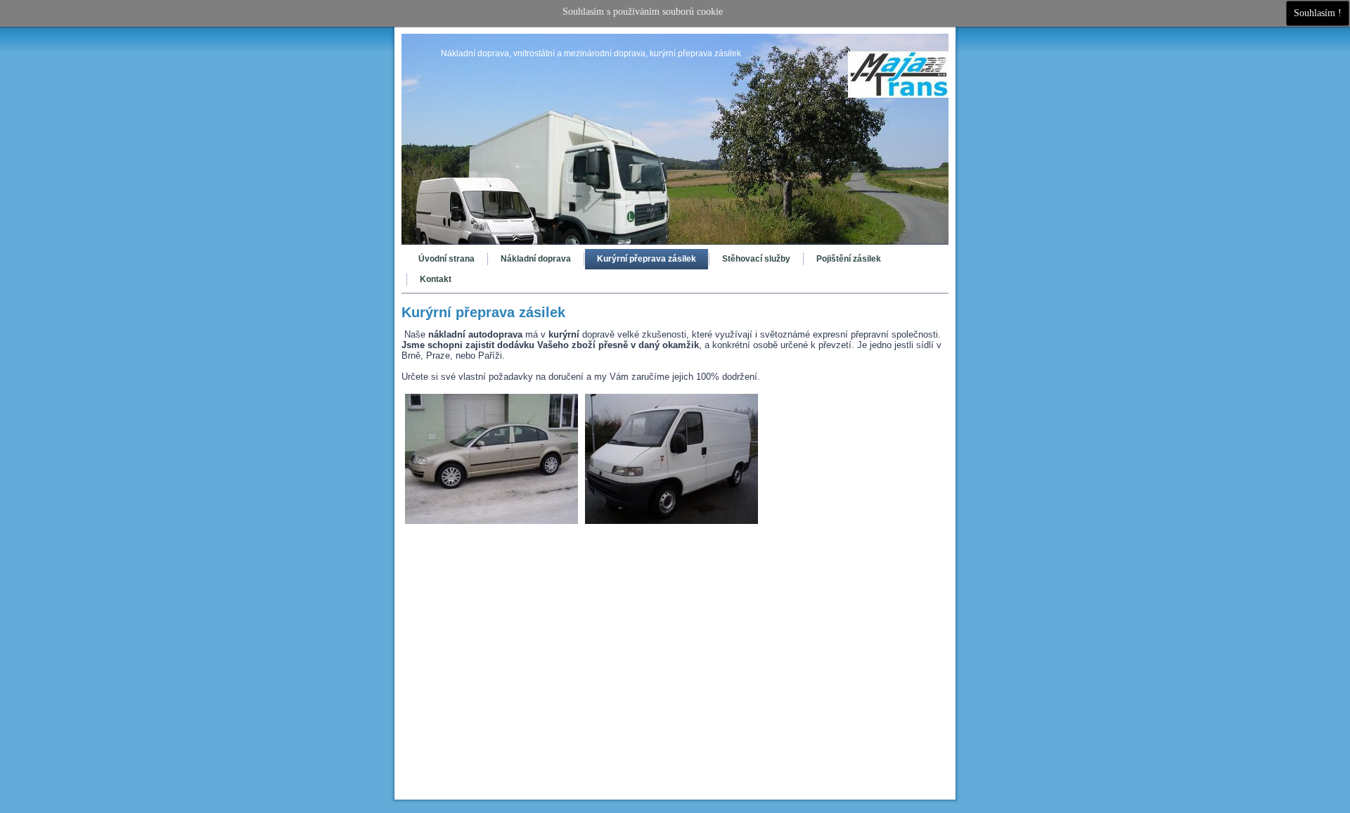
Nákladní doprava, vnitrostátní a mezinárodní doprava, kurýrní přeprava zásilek (591, 53)
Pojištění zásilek (848, 259)
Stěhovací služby (756, 259)
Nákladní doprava (536, 259)
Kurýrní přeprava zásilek (646, 259)
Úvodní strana (446, 259)
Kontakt (435, 279)
